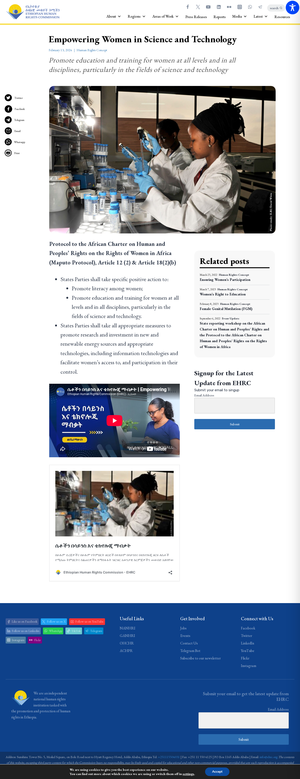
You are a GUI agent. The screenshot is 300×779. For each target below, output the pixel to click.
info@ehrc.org (269, 757)
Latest (258, 16)
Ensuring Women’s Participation (225, 279)
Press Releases (196, 16)
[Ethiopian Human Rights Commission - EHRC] (33, 11)
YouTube (247, 650)
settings (188, 774)
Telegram (19, 120)
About (111, 16)
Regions (134, 16)
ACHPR (126, 650)
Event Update (230, 318)
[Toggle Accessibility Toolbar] (292, 7)
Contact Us (189, 643)
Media (237, 16)
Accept (217, 771)
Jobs (183, 628)
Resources (282, 16)
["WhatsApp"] (249, 6)
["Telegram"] (260, 6)
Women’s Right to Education (223, 294)
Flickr (245, 658)
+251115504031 (169, 757)
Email (17, 131)
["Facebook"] (187, 6)
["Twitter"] (197, 6)
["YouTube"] (208, 6)
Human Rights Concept (92, 50)
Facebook (20, 109)
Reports (220, 16)
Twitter (18, 98)
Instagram (248, 665)
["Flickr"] (229, 6)
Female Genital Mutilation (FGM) (226, 308)
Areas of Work (163, 16)
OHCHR (127, 643)
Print (17, 153)
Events (185, 635)
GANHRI (127, 635)
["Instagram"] (239, 6)
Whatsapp (19, 142)
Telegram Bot (190, 650)
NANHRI (127, 628)
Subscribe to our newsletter (200, 658)
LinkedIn (247, 643)
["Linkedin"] (218, 6)
